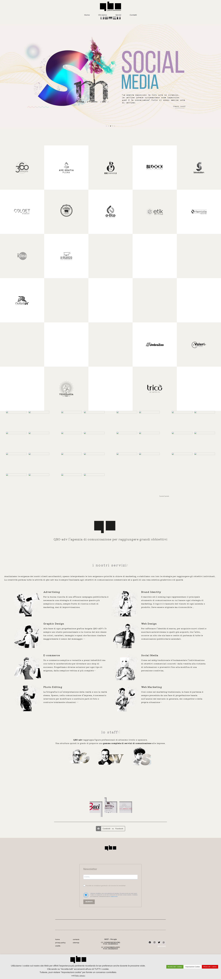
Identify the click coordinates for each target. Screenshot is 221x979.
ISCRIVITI (89, 902)
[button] (2, 76)
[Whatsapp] (164, 942)
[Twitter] (159, 942)
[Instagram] (154, 942)
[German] (111, 19)
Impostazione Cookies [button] (192, 967)
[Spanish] (115, 19)
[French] (119, 19)
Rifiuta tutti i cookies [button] (210, 967)
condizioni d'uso (114, 896)
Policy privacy (80, 976)
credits (57, 946)
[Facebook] (150, 942)
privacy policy (60, 943)
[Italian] (102, 19)
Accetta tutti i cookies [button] (175, 967)
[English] (107, 19)
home (57, 939)
